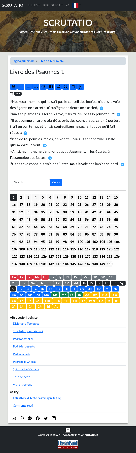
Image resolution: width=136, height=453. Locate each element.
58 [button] (101, 219)
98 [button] (65, 242)
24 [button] (72, 205)
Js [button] (52, 277)
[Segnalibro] (73, 87)
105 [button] (109, 242)
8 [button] (65, 197)
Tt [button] (83, 301)
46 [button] (14, 219)
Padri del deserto (24, 346)
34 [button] (35, 212)
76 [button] (14, 234)
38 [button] (65, 212)
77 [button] (21, 234)
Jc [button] (108, 301)
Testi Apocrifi (21, 377)
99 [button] (72, 242)
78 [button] (28, 234)
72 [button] (94, 227)
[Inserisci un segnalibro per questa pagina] (80, 87)
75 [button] (116, 227)
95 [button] (43, 242)
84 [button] (72, 234)
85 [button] (79, 234)
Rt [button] (67, 277)
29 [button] (108, 205)
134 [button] (102, 256)
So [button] (22, 295)
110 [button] (36, 249)
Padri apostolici (23, 339)
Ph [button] (29, 301)
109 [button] (29, 249)
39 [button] (72, 212)
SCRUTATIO (12, 5)
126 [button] (43, 256)
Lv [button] (29, 277)
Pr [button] (99, 283)
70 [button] (79, 227)
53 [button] (65, 219)
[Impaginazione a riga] (28, 87)
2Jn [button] (31, 306)
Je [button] (27, 289)
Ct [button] (114, 283)
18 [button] (28, 205)
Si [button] (13, 289)
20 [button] (43, 205)
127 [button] (50, 256)
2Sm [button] (86, 277)
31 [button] (14, 212)
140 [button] (36, 264)
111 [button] (43, 249)
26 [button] (87, 205)
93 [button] (28, 242)
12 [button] (94, 197)
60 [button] (116, 219)
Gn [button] (14, 277)
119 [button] (102, 249)
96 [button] (50, 242)
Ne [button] (33, 283)
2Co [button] (114, 295)
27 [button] (94, 205)
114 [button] (65, 249)
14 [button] (108, 197)
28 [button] (101, 205)
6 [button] (50, 197)
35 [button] (43, 212)
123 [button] (21, 256)
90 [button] (116, 234)
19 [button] (35, 205)
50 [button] (43, 219)
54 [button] (72, 219)
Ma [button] (46, 295)
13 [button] (101, 197)
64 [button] (35, 227)
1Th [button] (47, 301)
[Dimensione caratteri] (20, 87)
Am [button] (81, 289)
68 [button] (65, 227)
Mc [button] (64, 295)
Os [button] (66, 289)
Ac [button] (87, 295)
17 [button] (21, 205)
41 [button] (87, 212)
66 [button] (50, 227)
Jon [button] (99, 289)
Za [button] (38, 295)
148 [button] (94, 264)
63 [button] (28, 227)
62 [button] (21, 227)
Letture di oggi (106, 32)
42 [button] (94, 212)
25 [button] (79, 205)
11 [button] (87, 197)
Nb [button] (37, 277)
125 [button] (36, 256)
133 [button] (94, 256)
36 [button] (50, 212)
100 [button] (80, 242)
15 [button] (116, 197)
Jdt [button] (49, 283)
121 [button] (116, 249)
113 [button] (58, 249)
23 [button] (65, 205)
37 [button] (57, 212)
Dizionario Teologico (26, 323)
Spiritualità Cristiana (26, 369)
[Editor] (43, 87)
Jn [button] (79, 295)
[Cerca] (65, 87)
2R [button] (103, 277)
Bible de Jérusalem (51, 61)
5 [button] (43, 197)
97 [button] (57, 242)
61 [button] (14, 227)
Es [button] (20, 289)
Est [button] (58, 283)
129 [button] (65, 256)
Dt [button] (45, 277)
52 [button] (57, 219)
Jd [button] (48, 306)
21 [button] (50, 205)
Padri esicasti (21, 354)
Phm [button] (92, 301)
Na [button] (115, 289)
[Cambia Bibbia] (58, 87)
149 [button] (102, 264)
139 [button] (29, 264)
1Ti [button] (66, 301)
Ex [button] (21, 277)
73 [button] (101, 227)
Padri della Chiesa (24, 361)
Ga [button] (14, 301)
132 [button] (87, 256)
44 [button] (108, 212)
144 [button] (65, 264)
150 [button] (109, 264)
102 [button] (94, 242)
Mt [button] (55, 295)
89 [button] (108, 234)
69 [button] (72, 227)
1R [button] (95, 277)
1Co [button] (104, 295)
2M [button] (76, 283)
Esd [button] (24, 283)
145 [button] (72, 264)
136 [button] (116, 256)
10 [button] (79, 197)
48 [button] (28, 219)
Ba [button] (42, 289)
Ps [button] (91, 283)
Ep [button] (21, 301)
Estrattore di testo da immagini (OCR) (37, 398)
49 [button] (35, 219)
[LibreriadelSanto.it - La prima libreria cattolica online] (68, 444)
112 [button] (50, 249)
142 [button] (50, 264)
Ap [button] (56, 306)
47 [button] (21, 219)
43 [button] (101, 212)
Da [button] (58, 289)
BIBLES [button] (32, 5)
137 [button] (14, 264)
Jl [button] (74, 289)
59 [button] (108, 219)
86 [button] (87, 234)
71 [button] (87, 227)
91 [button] (14, 242)
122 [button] (14, 256)
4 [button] (35, 197)
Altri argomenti (23, 384)
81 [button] (50, 234)
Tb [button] (41, 283)
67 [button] (57, 227)
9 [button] (72, 197)
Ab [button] (90, 289)
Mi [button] (107, 289)
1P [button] (116, 301)
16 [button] (14, 205)
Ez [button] (50, 289)
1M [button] (67, 283)
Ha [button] (14, 295)
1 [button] (14, 197)
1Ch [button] (111, 277)
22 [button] (57, 205)
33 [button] (28, 212)
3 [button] (28, 197)
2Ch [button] (14, 283)
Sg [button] (122, 283)
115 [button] (72, 249)
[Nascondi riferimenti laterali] (35, 87)
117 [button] (87, 249)
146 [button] (80, 264)
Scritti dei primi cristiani (28, 331)
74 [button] (108, 227)
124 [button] (29, 256)
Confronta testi (23, 405)
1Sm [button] (76, 277)
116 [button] (80, 249)
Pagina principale (23, 61)
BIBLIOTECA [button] (51, 5)
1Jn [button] (22, 306)
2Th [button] (57, 301)
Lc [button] (71, 295)
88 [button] (101, 234)
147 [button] (87, 264)
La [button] (35, 289)
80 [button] (43, 234)
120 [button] (109, 249)
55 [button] (79, 219)
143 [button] (58, 264)
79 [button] (35, 234)
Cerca (56, 182)
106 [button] (116, 242)
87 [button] (94, 234)
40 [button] (79, 212)
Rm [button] (95, 295)
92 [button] (21, 242)
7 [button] (57, 197)
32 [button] (21, 212)
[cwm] (67, 5)
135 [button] (109, 256)
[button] (76, 5)
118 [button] (94, 249)
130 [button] (72, 256)
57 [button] (94, 219)
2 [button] (21, 197)
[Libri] (13, 87)
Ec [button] (106, 283)
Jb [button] (84, 283)
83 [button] (65, 234)
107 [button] (14, 249)
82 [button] (57, 234)
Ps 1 (18, 93)
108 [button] (21, 249)
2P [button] (13, 306)
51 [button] (50, 219)
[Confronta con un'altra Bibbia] (50, 87)
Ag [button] (30, 295)
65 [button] (43, 227)
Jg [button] (60, 277)
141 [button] (43, 264)
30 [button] (116, 205)
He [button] (101, 301)
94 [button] (35, 242)
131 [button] (80, 256)
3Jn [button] (40, 306)
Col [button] (38, 301)
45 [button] (116, 212)
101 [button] (87, 242)
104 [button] (102, 242)
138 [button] (21, 264)
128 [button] (58, 256)
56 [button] (87, 219)
